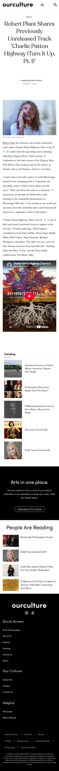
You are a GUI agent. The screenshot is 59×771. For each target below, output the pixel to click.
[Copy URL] (40, 74)
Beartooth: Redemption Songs (36, 537)
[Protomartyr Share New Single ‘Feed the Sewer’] (13, 389)
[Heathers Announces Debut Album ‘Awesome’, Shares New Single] (13, 369)
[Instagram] (26, 613)
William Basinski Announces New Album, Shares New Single (39, 409)
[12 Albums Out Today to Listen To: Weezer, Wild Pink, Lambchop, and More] (11, 585)
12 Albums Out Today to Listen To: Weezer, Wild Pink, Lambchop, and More (38, 585)
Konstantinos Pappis (32, 80)
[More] (46, 74)
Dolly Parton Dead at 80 (37, 450)
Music (29, 17)
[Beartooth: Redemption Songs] (11, 541)
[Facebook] (21, 74)
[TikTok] (32, 613)
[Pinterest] (27, 74)
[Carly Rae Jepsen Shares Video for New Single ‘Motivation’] (11, 570)
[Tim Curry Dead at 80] (13, 430)
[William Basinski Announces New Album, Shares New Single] (13, 409)
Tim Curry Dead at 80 (36, 430)
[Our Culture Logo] (18, 4)
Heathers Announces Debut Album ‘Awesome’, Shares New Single (39, 368)
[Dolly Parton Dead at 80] (13, 450)
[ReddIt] (33, 74)
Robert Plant (9, 142)
